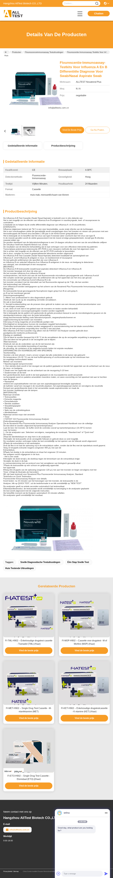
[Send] (106, 874)
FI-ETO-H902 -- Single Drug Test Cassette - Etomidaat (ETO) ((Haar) (28, 777)
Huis (6, 52)
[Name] (97, 3)
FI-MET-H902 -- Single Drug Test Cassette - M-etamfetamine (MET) (28, 710)
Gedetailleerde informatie (22, 145)
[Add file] (58, 874)
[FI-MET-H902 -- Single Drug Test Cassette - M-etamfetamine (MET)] (28, 683)
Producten (16, 52)
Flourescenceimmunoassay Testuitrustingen (44, 52)
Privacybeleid (7, 871)
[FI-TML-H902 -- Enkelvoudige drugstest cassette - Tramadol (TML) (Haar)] (28, 615)
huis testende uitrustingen (19, 568)
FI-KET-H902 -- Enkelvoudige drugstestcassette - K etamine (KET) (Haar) (84, 710)
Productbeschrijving (63, 145)
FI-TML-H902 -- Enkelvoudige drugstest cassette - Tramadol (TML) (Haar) (28, 642)
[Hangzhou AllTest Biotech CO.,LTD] (18, 14)
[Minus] (106, 813)
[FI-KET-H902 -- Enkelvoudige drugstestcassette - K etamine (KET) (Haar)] (84, 683)
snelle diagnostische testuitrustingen (40, 562)
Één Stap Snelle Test (78, 562)
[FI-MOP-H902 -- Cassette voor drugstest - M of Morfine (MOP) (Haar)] (84, 615)
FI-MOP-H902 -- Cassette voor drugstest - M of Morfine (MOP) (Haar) (84, 642)
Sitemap (16, 871)
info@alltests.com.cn (19, 830)
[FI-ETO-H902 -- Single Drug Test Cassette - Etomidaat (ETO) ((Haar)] (28, 750)
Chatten (98, 13)
